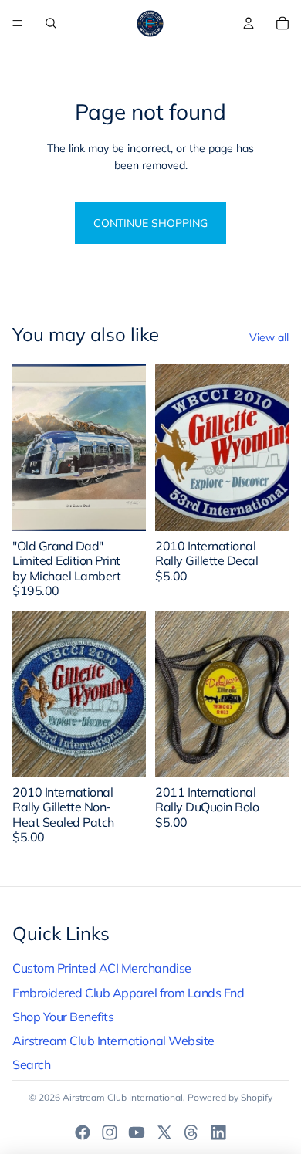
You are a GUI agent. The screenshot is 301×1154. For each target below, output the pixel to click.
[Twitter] (164, 1132)
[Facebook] (82, 1132)
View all (269, 337)
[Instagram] (109, 1132)
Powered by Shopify (230, 1097)
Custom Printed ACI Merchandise (101, 968)
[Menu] (18, 23)
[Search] (51, 23)
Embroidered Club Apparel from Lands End (128, 992)
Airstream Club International (123, 1097)
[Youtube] (136, 1132)
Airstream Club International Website (113, 1040)
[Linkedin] (218, 1132)
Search (31, 1064)
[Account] (248, 23)
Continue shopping (150, 223)
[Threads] (191, 1132)
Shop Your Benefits (62, 1016)
